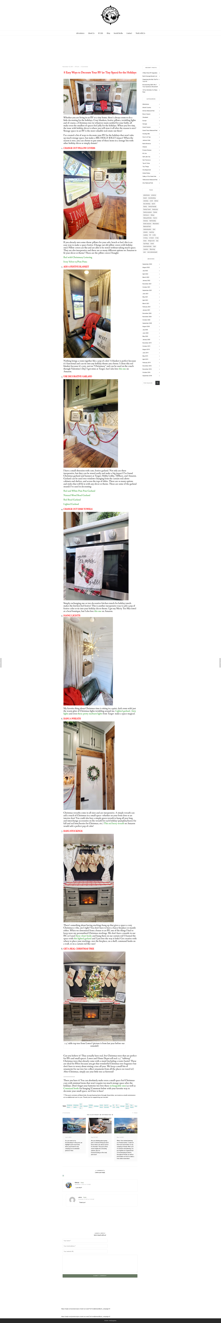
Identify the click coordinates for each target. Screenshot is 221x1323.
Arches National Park (148, 111)
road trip (151, 232)
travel (152, 243)
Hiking (152, 215)
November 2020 (147, 316)
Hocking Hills (146, 134)
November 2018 (147, 369)
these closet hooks (84, 935)
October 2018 (146, 372)
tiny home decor (127, 1106)
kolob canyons (147, 223)
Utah (154, 246)
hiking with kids (147, 218)
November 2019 (147, 343)
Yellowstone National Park (150, 179)
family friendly (152, 206)
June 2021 (145, 293)
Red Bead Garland (72, 499)
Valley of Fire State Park (149, 176)
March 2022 (146, 277)
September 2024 (147, 264)
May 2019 (145, 356)
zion (144, 252)
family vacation (147, 212)
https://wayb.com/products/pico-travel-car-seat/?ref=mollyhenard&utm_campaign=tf (85, 1309)
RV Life (77, 66)
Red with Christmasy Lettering (77, 257)
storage (122, 1106)
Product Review (147, 150)
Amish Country (147, 107)
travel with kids (147, 246)
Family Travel (147, 209)
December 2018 (147, 366)
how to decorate (106, 1106)
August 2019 (146, 349)
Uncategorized (147, 170)
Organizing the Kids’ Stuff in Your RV (150, 80)
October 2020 (146, 320)
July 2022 (145, 270)
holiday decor (91, 1106)
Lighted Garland (71, 504)
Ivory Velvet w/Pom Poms (75, 261)
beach (145, 198)
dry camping (146, 203)
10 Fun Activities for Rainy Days (150, 91)
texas (144, 240)
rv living (117, 1106)
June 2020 (145, 333)
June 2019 (145, 353)
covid (151, 201)
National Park (147, 226)
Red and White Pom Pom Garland (79, 491)
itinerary (145, 220)
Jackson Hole (146, 140)
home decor (101, 1106)
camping (145, 201)
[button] (157, 383)
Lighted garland (122, 711)
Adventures (146, 104)
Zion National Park (148, 183)
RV (110, 1106)
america (153, 195)
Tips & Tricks (146, 163)
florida (155, 212)
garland (85, 1106)
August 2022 (146, 267)
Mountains (156, 223)
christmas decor (69, 1106)
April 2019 (145, 359)
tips (136, 1106)
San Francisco (147, 160)
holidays (96, 1106)
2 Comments (84, 66)
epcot (153, 203)
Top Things (146, 166)
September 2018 (147, 375)
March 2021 (146, 303)
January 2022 (146, 280)
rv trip (156, 238)
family (145, 206)
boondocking (151, 198)
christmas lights (75, 1106)
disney (156, 201)
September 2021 (147, 290)
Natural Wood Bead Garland (76, 495)
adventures (146, 195)
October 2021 (146, 287)
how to (155, 218)
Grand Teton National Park (150, 130)
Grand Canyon (147, 127)
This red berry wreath (114, 823)
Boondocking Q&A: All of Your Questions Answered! (150, 85)
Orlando (145, 147)
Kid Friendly (153, 220)
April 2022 (145, 274)
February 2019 (147, 362)
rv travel (151, 238)
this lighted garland (82, 938)
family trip (155, 209)
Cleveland (145, 117)
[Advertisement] (110, 53)
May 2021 (145, 297)
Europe (144, 120)
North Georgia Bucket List (150, 76)
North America (147, 143)
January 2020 (146, 339)
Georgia (145, 124)
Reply (82, 1182)
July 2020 (145, 330)
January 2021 (146, 310)
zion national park (152, 252)
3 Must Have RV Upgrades (150, 73)
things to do (151, 240)
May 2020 (145, 336)
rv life (114, 1106)
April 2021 (145, 300)
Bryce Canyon (146, 114)
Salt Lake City (146, 156)
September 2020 (147, 323)
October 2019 (146, 346)
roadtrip (145, 235)
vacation (145, 249)
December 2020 (147, 313)
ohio (154, 229)
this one (122, 368)
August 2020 (146, 326)
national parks (147, 229)
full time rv (81, 1106)
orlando (145, 232)
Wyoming (152, 249)
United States (146, 173)
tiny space (131, 1106)
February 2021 (147, 307)
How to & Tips (147, 137)
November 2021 (147, 284)
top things (146, 243)
